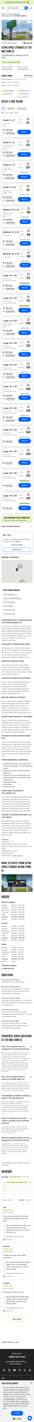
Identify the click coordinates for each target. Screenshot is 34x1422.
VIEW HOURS (28, 75)
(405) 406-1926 (7, 69)
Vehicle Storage (22, 108)
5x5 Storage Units (9, 610)
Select (24, 132)
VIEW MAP (29, 43)
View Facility (17, 549)
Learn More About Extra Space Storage (16, 1363)
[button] (17, 526)
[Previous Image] (3, 29)
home (4, 14)
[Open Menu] (3, 8)
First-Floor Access (9, 613)
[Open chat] (29, 1418)
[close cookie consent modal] (31, 1383)
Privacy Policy (10, 1399)
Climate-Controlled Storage (12, 598)
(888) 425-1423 (23, 69)
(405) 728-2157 (18, 855)
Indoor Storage (8, 606)
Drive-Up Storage (9, 602)
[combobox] (18, 8)
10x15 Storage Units (10, 594)
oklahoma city (7, 16)
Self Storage (11, 108)
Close (17, 1413)
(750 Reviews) (11, 43)
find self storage (13, 14)
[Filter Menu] (3, 108)
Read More (17, 1319)
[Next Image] (30, 29)
